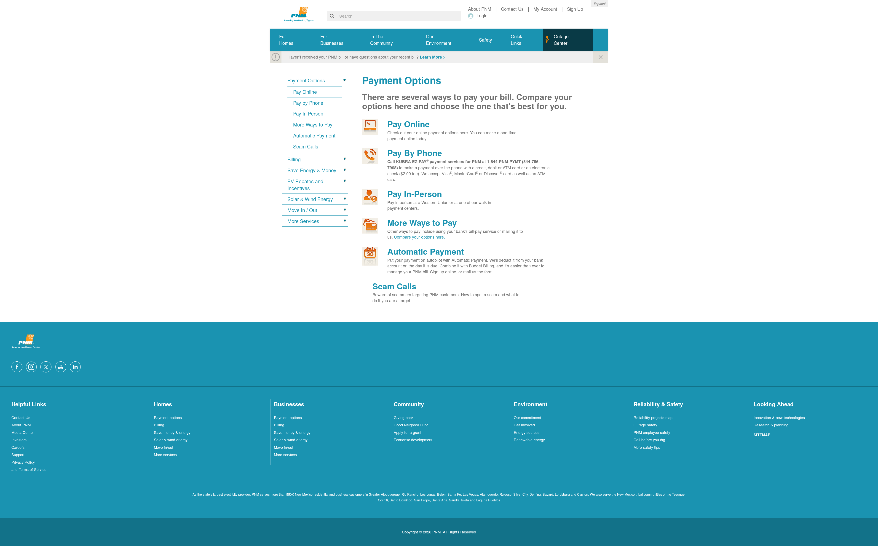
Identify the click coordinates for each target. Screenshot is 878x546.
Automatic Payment (314, 135)
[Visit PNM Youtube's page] (62, 366)
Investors (19, 439)
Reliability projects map (653, 417)
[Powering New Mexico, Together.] (300, 13)
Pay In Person (308, 113)
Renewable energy (529, 439)
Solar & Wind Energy (310, 199)
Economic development (413, 439)
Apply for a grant (407, 432)
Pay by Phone (308, 102)
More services (165, 454)
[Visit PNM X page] (47, 366)
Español (599, 3)
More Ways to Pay (312, 124)
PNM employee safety (652, 432)
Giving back (403, 417)
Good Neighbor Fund (411, 425)
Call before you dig (649, 439)
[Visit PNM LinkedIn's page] (76, 366)
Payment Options (306, 80)
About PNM (21, 425)
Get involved (524, 425)
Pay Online (305, 91)
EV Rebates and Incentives (305, 185)
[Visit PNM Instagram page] (32, 366)
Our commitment (527, 417)
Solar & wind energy (170, 439)
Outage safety (645, 425)
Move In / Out (302, 210)
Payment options (168, 417)
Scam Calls (305, 146)
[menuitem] (290, 40)
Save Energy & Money (311, 170)
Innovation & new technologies (779, 417)
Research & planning (771, 425)
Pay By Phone (414, 153)
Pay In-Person (414, 193)
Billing (294, 159)
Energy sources (526, 432)
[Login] (471, 15)
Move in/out (163, 447)
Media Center (22, 432)
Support (17, 454)
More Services (303, 221)
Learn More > (433, 57)
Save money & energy (172, 432)
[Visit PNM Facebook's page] (18, 366)
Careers (17, 447)
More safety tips (647, 447)
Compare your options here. (419, 237)
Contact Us (20, 417)
